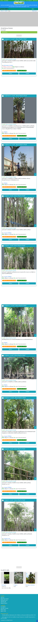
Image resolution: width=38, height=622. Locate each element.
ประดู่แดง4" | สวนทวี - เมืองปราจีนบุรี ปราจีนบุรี (14, 448)
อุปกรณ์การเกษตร (4, 608)
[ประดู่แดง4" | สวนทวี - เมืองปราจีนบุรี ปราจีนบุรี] (19, 465)
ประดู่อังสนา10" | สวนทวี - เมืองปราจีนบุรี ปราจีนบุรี (15, 144)
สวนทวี (6, 10)
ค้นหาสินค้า (6, 0)
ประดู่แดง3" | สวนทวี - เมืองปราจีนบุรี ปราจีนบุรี (14, 195)
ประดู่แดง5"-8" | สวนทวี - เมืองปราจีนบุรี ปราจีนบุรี (15, 39)
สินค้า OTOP (3, 611)
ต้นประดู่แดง (6, 65)
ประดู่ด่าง (15, 585)
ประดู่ (9, 538)
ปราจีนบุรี (14, 59)
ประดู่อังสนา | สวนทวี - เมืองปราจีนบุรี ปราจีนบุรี (14, 355)
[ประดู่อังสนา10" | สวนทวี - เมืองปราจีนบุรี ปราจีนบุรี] (19, 161)
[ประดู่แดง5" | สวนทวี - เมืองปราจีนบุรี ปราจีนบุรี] (19, 258)
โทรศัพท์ (27, 73)
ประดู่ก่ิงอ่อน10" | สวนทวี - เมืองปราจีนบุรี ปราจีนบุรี (15, 95)
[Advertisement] (19, 19)
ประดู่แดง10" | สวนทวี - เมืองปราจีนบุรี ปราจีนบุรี (15, 397)
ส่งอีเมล (10, 73)
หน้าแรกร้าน (4, 32)
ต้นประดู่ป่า (4, 585)
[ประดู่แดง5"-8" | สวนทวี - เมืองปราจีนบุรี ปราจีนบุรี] (19, 49)
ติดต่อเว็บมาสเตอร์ (4, 598)
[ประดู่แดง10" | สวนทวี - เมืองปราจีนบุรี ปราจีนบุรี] (19, 414)
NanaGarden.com (4, 9)
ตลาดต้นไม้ (3, 606)
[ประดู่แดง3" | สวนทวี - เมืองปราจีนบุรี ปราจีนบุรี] (19, 212)
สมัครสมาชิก (17, 0)
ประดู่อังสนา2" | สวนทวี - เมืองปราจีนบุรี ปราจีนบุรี (15, 305)
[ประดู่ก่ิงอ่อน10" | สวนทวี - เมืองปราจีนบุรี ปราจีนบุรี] (19, 110)
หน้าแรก (1, 0)
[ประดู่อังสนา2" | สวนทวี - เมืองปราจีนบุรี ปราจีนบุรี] (19, 322)
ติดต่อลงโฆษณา (4, 603)
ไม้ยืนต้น (5, 132)
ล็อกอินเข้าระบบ (23, 0)
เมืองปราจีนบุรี (9, 59)
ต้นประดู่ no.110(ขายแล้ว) (31, 585)
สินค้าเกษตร (3, 609)
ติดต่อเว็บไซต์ (35, 0)
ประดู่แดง (11, 65)
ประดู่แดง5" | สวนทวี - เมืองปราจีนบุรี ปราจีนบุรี (14, 245)
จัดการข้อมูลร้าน (29, 0)
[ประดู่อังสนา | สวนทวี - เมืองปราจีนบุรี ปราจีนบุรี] (19, 368)
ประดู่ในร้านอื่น (5, 570)
